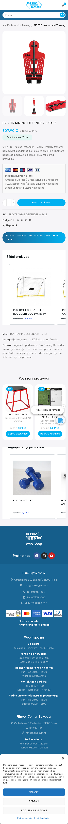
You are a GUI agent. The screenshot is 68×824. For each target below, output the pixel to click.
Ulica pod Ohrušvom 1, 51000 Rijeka (34, 648)
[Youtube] (51, 555)
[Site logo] (34, 4)
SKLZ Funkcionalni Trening (50, 25)
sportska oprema (42, 349)
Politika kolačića (25, 818)
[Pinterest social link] (22, 220)
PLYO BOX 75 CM (18, 414)
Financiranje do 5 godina (34, 624)
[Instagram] (44, 555)
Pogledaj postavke (34, 810)
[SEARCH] (62, 14)
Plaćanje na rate (29, 621)
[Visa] (48, 613)
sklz (28, 349)
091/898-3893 (41, 661)
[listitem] (32, 294)
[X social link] (18, 220)
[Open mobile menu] (4, 5)
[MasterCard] (27, 613)
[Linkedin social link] (26, 220)
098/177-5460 (42, 689)
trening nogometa (26, 353)
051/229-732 (36, 685)
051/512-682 (42, 657)
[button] (63, 758)
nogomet (18, 345)
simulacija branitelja (13, 349)
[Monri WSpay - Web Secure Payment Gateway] (13, 613)
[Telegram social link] (30, 220)
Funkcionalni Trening (18, 25)
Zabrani (34, 801)
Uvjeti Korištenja (41, 818)
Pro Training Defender (51, 345)
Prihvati (34, 792)
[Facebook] (37, 555)
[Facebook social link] (14, 220)
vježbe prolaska (23, 357)
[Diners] (58, 613)
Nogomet (22, 339)
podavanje (31, 345)
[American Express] (37, 613)
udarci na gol (45, 353)
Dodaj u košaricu (41, 202)
